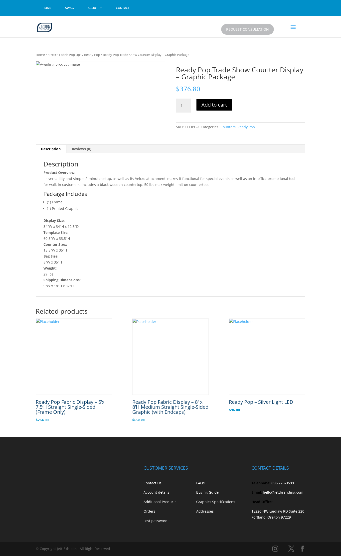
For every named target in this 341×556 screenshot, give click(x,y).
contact (123, 8)
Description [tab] (51, 148)
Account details (156, 492)
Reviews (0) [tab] (81, 148)
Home (40, 54)
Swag (69, 8)
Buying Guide (207, 492)
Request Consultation (247, 29)
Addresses (205, 511)
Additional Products (160, 501)
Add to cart (214, 104)
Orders (149, 511)
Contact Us (153, 483)
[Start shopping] (281, 28)
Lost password (156, 520)
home (46, 8)
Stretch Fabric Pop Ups (64, 54)
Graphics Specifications (215, 501)
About (93, 8)
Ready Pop (92, 54)
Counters (228, 127)
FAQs (200, 483)
